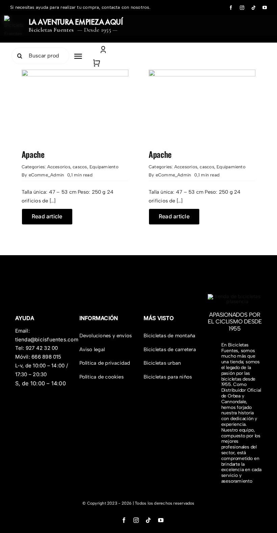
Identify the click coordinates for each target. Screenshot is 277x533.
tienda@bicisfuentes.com (46, 339)
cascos (80, 166)
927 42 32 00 (42, 348)
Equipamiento (104, 166)
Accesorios (58, 166)
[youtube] (264, 7)
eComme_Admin (46, 174)
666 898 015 (46, 357)
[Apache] (75, 74)
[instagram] (242, 7)
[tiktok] (253, 7)
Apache (33, 154)
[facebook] (231, 7)
